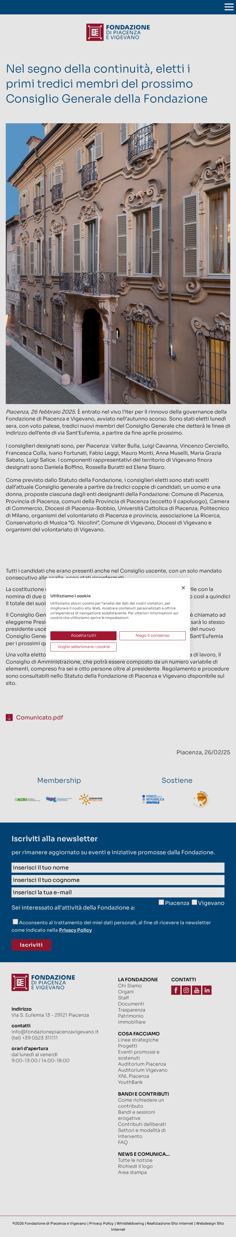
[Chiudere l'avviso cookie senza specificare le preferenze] (183, 587)
